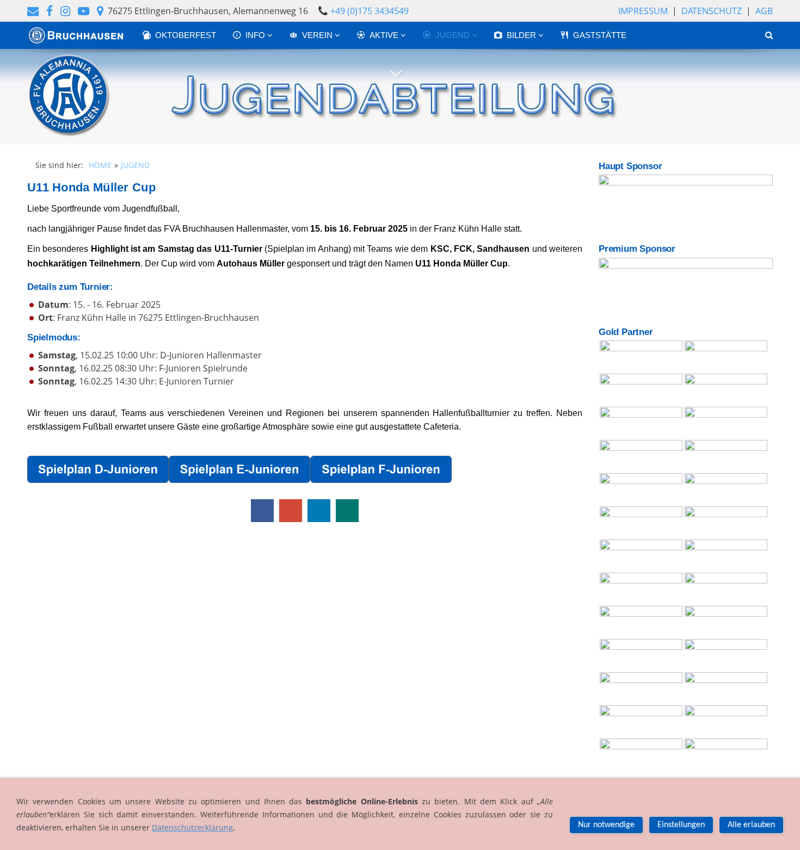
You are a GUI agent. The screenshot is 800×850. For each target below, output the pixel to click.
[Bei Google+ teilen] (290, 510)
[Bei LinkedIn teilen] (318, 510)
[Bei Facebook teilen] (262, 510)
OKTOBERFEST (185, 35)
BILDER (522, 35)
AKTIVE (385, 35)
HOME (100, 165)
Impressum (643, 11)
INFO (256, 35)
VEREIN (318, 35)
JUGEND (453, 35)
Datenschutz (711, 11)
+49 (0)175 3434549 (369, 11)
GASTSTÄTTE (599, 35)
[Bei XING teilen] (347, 510)
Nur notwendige (606, 825)
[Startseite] (76, 35)
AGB (764, 11)
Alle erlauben (751, 825)
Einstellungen (681, 825)
